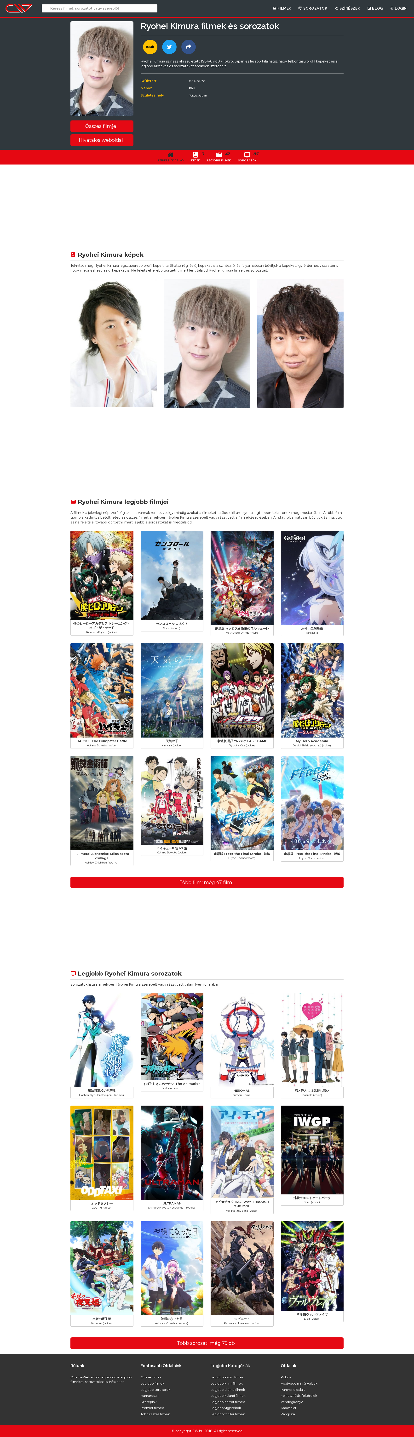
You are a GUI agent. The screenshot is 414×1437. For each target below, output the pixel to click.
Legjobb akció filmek (227, 1377)
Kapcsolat (288, 1408)
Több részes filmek (155, 1414)
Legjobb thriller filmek (228, 1414)
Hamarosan (150, 1395)
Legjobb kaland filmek (228, 1395)
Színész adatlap (170, 160)
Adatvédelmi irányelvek (299, 1383)
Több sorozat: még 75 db (206, 1343)
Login (400, 8)
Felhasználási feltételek (299, 1395)
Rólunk (286, 1377)
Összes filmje (100, 126)
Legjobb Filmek (219, 157)
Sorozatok (315, 8)
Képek (197, 157)
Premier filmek (152, 1408)
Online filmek (151, 1377)
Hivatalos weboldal (101, 140)
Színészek (349, 8)
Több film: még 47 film (205, 882)
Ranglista (288, 1414)
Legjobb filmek (152, 1383)
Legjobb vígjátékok (226, 1408)
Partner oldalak (293, 1390)
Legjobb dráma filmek (228, 1390)
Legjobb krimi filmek (227, 1383)
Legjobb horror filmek (228, 1402)
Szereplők (149, 1402)
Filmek (283, 8)
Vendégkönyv (292, 1402)
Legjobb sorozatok (155, 1390)
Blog (377, 8)
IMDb (150, 47)
